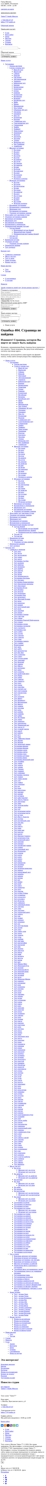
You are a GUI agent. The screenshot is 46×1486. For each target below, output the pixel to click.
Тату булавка (18, 590)
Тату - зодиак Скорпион (23, 1307)
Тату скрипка (19, 1130)
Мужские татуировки (17, 180)
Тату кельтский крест (22, 840)
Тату (7, 269)
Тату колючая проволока (23, 868)
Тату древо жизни (20, 779)
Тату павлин (18, 1015)
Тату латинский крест (22, 912)
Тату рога (17, 1086)
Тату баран (18, 572)
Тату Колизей (19, 662)
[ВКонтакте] (2, 1425)
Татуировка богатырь (22, 578)
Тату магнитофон (20, 943)
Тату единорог (19, 784)
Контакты (13, 1346)
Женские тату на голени (27, 1210)
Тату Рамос (18, 675)
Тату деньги (18, 765)
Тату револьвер (19, 1084)
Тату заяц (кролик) (21, 798)
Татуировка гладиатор (22, 626)
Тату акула (18, 553)
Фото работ (9, 1431)
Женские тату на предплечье (28, 1193)
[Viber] (11, 1425)
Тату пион (18, 1042)
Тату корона (18, 876)
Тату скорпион (19, 1126)
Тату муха (17, 977)
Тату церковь (19, 714)
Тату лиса (17, 929)
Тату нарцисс (19, 981)
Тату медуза (18, 958)
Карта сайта (5, 1421)
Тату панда (18, 1021)
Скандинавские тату (21, 123)
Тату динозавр (19, 660)
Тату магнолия (19, 945)
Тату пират (18, 1048)
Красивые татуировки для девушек (27, 1260)
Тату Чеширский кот (21, 725)
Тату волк (17, 609)
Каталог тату (5, 251)
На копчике (18, 1180)
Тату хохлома (19, 708)
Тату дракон (18, 777)
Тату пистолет (19, 1052)
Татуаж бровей (14, 228)
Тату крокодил (19, 887)
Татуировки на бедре (21, 1202)
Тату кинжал (18, 843)
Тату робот (18, 677)
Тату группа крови (21, 658)
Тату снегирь (19, 1139)
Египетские (18, 94)
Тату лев (17, 916)
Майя (16, 102)
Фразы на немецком (21, 1327)
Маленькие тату (15, 209)
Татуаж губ (13, 236)
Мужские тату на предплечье (29, 1195)
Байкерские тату (20, 83)
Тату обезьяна (19, 994)
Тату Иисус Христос (21, 817)
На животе (18, 159)
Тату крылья (18, 891)
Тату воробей (19, 611)
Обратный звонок (7, 25)
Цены (12, 1348)
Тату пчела (18, 1080)
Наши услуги (6, 60)
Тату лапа (17, 908)
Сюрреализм (18, 125)
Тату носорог (19, 989)
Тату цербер (18, 712)
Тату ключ (18, 857)
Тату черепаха (19, 721)
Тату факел (18, 698)
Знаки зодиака (10, 260)
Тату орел (17, 1006)
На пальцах (18, 175)
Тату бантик (18, 570)
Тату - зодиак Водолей (22, 1313)
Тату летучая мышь (21, 926)
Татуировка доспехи (21, 775)
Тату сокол (18, 1145)
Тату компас (18, 870)
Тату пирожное (19, 1050)
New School (18, 108)
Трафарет (17, 129)
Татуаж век (13, 238)
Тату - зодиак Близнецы (22, 1298)
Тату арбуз (18, 649)
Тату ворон (18, 612)
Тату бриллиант (20, 586)
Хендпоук (17, 136)
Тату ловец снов (20, 931)
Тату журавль (19, 796)
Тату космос (18, 878)
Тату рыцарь (18, 1099)
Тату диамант (19, 771)
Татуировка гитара (21, 624)
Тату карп (17, 828)
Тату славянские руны (22, 1132)
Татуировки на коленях (22, 1225)
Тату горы (18, 639)
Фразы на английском (22, 1319)
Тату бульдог (18, 591)
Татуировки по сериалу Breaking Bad (27, 1285)
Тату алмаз (18, 557)
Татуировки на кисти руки (24, 1222)
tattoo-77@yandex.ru (8, 22)
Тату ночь (17, 992)
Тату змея (17, 803)
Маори (16, 104)
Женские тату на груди (26, 1170)
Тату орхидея (19, 1010)
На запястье (18, 165)
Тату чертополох (20, 723)
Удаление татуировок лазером (20, 213)
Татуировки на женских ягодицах (26, 1283)
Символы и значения (12, 254)
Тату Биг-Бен (19, 653)
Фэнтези (17, 135)
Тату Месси (18, 666)
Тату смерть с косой (21, 1137)
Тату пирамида (19, 1044)
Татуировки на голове (22, 1214)
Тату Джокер (19, 769)
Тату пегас (18, 1031)
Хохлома (17, 138)
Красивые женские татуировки (25, 1256)
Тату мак (17, 947)
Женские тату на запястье (27, 1176)
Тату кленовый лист (21, 849)
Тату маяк (17, 954)
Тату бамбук (18, 569)
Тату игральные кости (22, 813)
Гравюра (17, 93)
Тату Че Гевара (19, 717)
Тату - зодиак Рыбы (21, 1315)
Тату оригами (19, 1008)
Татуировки (9, 64)
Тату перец (18, 1032)
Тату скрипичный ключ (22, 1128)
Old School (17, 77)
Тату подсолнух (20, 1059)
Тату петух (18, 1038)
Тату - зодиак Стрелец (22, 1309)
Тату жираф (18, 794)
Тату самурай (19, 1105)
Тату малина (18, 948)
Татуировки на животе (22, 1216)
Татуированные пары (22, 1275)
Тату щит (17, 737)
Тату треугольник (20, 691)
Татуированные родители (23, 1277)
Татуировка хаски (20, 750)
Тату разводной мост (21, 674)
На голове (17, 177)
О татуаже (9, 280)
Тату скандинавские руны (23, 1115)
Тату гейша (18, 618)
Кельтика (17, 98)
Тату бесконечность (21, 576)
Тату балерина (19, 567)
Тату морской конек (21, 971)
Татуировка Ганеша (21, 614)
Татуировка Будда (20, 588)
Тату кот (17, 880)
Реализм (17, 119)
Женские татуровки (16, 148)
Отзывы (13, 1349)
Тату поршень (19, 1063)
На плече (17, 156)
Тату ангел (18, 559)
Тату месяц (18, 960)
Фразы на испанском (21, 1321)
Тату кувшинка (19, 895)
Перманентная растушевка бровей (26, 234)
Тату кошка (18, 882)
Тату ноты (18, 990)
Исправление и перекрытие (19, 207)
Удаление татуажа (11, 241)
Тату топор (18, 685)
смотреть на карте (7, 9)
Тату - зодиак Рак (20, 1300)
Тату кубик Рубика (21, 893)
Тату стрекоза (19, 1159)
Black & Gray (18, 70)
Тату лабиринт (19, 903)
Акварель (17, 81)
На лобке (17, 1187)
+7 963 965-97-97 (7, 20)
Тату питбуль (19, 1053)
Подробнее (5, 1472)
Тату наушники (19, 983)
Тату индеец (18, 819)
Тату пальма (18, 1019)
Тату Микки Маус (20, 964)
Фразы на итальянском (22, 1323)
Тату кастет (18, 834)
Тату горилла (19, 637)
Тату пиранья (19, 1046)
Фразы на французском (22, 1330)
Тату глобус (18, 632)
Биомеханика (18, 87)
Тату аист (17, 551)
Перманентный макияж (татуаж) (17, 226)
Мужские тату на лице (26, 1185)
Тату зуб (17, 809)
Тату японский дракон (22, 744)
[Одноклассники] (5, 1425)
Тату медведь (19, 956)
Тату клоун (18, 855)
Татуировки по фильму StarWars (26, 1286)
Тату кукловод (19, 899)
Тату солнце (18, 1147)
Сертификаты (15, 1351)
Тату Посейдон (19, 1065)
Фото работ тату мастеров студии (17, 215)
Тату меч (17, 962)
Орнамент (17, 114)
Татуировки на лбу (21, 1229)
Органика (17, 112)
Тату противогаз (20, 1069)
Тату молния (18, 968)
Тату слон (17, 1136)
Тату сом (17, 1151)
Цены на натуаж (16, 1353)
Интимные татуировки (17, 205)
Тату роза (17, 1088)
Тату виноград (19, 603)
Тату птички (18, 1073)
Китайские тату (19, 100)
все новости (5, 1387)
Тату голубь (18, 633)
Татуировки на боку (21, 1206)
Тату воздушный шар (22, 607)
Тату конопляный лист (22, 872)
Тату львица (18, 664)
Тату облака (18, 996)
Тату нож (17, 985)
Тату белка (18, 574)
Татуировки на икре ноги (23, 1220)
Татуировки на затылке (22, 1218)
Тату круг (17, 889)
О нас (7, 1342)
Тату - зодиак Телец (21, 1296)
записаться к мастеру (8, 13)
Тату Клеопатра (20, 851)
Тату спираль (19, 1155)
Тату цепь (17, 710)
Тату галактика (19, 654)
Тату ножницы (19, 987)
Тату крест (18, 885)
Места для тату (10, 256)
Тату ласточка (19, 910)
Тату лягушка (19, 941)
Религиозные (19, 645)
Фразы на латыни (20, 1325)
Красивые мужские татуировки (25, 1258)
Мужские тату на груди (26, 1172)
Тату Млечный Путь (21, 966)
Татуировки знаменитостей (24, 1281)
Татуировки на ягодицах (23, 1252)
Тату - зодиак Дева (21, 1304)
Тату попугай (19, 1061)
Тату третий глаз (20, 689)
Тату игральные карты (22, 811)
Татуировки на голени (22, 1208)
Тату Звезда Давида (21, 800)
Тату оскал (18, 1011)
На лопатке (18, 163)
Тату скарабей (19, 1116)
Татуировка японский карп (24, 759)
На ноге (16, 152)
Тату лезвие (18, 918)
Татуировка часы (20, 754)
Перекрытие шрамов (12, 245)
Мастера (8, 1435)
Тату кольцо (18, 866)
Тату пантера (19, 1023)
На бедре (17, 169)
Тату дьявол (18, 782)
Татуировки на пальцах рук (24, 1235)
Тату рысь (17, 1097)
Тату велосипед (19, 597)
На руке (16, 157)
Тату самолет (19, 679)
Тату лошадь (18, 935)
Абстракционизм (20, 79)
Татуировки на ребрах (22, 1243)
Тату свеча (18, 1107)
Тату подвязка (19, 1055)
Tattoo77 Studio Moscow (9, 16)
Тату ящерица (19, 1164)
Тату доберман (19, 773)
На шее (16, 167)
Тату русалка (19, 1095)
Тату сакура (18, 1101)
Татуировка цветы (20, 752)
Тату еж (17, 786)
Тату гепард (18, 622)
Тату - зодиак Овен (21, 1294)
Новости (4, 284)
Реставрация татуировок (18, 211)
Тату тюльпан (19, 696)
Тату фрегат (18, 704)
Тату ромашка (19, 1092)
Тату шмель (18, 733)
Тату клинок (18, 853)
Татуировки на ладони (22, 1227)
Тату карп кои (19, 830)
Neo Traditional (19, 144)
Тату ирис (17, 824)
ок (2, 1462)
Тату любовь (18, 939)
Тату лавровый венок (22, 905)
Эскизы (8, 1437)
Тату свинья (18, 1109)
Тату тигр (17, 683)
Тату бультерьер (20, 593)
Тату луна (17, 937)
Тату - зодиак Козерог (22, 1311)
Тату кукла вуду (20, 897)
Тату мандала (19, 950)
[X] (8, 1425)
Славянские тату (20, 121)
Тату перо (17, 1034)
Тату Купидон (19, 901)
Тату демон (18, 763)
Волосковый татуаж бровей (24, 230)
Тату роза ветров (20, 1090)
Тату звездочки (19, 801)
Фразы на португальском (23, 1328)
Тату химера (18, 706)
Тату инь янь (18, 822)
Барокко (17, 85)
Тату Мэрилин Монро (22, 979)
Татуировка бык (20, 595)
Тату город (18, 656)
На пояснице (18, 171)
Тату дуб (17, 780)
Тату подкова (19, 1057)
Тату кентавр (19, 842)
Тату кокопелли (19, 863)
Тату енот (17, 788)
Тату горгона (19, 635)
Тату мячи (18, 670)
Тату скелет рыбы (20, 1120)
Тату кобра (18, 861)
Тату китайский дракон (22, 845)
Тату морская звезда (21, 969)
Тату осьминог (19, 1013)
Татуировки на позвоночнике (25, 1239)
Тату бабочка (19, 565)
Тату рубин (18, 1094)
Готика (16, 91)
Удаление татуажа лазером (19, 243)
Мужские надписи (20, 203)
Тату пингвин (19, 1040)
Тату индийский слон (22, 821)
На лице (17, 1181)
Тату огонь (18, 998)
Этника (16, 140)
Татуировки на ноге (21, 1233)
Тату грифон (18, 643)
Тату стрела (18, 1160)
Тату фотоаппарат (20, 702)
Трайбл (16, 127)
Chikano (16, 73)
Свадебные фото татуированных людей (28, 1269)
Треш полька (18, 131)
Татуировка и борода (21, 1279)
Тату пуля (17, 1076)
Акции (12, 1344)
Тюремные (18, 133)
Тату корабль (19, 874)
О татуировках (10, 278)
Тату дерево (18, 767)
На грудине (18, 196)
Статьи (3, 275)
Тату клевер (18, 847)
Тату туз (17, 695)
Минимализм (18, 106)
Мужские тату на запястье (27, 1178)
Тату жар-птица (20, 790)
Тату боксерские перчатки (23, 584)
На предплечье (19, 186)
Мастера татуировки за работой (25, 1264)
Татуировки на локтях (22, 1231)
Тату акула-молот (20, 555)
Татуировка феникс (21, 746)
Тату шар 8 (18, 731)
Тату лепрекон (19, 922)
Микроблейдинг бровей (22, 232)
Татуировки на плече (22, 1237)
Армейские (18, 146)
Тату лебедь (18, 914)
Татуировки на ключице (23, 1223)
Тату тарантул (19, 681)
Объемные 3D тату (20, 110)
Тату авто (17, 647)
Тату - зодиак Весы (21, 1306)
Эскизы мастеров (15, 66)
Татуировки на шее (21, 1248)
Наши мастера (6, 266)
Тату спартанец (19, 1153)
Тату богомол (19, 580)
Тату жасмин (19, 792)
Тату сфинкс (18, 1162)
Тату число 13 (19, 727)
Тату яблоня (18, 742)
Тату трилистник (20, 693)
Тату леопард (19, 920)
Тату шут (17, 735)
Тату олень (18, 1002)
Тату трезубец (19, 687)
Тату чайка (18, 716)
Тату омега (18, 1004)
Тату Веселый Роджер (22, 599)
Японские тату (19, 142)
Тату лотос (18, 933)
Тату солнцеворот (20, 1149)
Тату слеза (18, 1134)
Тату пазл (17, 1017)
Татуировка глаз (20, 630)
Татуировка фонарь (21, 748)
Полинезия (18, 117)
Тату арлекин (19, 563)
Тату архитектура (20, 651)
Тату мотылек (19, 973)
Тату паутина (19, 1029)
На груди (17, 161)
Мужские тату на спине (27, 1201)
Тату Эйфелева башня (22, 738)
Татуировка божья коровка (24, 582)
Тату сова (17, 1143)
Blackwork (17, 72)
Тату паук (17, 1027)
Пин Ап (17, 115)
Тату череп (18, 719)
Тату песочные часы (21, 1036)
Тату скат (17, 1118)
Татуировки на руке (21, 1244)
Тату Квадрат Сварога (22, 836)
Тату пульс (18, 1074)
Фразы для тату (10, 262)
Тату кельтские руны (21, 838)
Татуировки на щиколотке (23, 1250)
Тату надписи (10, 247)
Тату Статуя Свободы (22, 1157)
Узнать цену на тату (8, 29)
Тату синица (18, 1113)
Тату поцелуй (19, 1067)
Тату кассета (18, 832)
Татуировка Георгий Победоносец (26, 620)
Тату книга (18, 859)
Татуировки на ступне (22, 1246)
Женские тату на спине (26, 1199)
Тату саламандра (20, 1103)
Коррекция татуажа (12, 240)
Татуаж (7, 271)
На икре (17, 173)
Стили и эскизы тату (17, 68)
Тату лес (17, 924)
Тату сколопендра (20, 1124)
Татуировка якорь (20, 758)
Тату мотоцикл (19, 668)
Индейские (18, 96)
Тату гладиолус (19, 628)
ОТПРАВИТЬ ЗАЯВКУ (9, 56)
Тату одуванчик (20, 1000)
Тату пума (18, 1078)
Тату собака (18, 1141)
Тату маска (18, 952)
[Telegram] (17, 1425)
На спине (17, 150)
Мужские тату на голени (27, 1212)
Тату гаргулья (19, 616)
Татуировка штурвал (21, 756)
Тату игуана (18, 815)
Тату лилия (18, 927)
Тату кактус (18, 826)
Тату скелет (18, 1122)
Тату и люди (9, 258)
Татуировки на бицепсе (22, 1204)
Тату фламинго (19, 700)
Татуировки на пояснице (23, 1241)
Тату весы (17, 601)
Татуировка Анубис (21, 561)
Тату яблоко (18, 740)
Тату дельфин (19, 761)
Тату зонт (17, 807)
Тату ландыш (19, 906)
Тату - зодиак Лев (20, 1302)
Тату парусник (19, 1025)
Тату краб (17, 884)
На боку (17, 154)
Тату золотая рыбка (21, 805)
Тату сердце (18, 1111)
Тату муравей (19, 975)
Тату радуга (18, 1082)
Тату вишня (18, 605)
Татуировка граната (21, 641)
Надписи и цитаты (20, 178)
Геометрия (17, 89)
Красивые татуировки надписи (25, 1262)
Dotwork (17, 75)
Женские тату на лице (26, 1183)
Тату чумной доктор (21, 729)
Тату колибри (19, 864)
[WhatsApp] (14, 1425)
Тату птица (18, 1071)
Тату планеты (19, 672)
